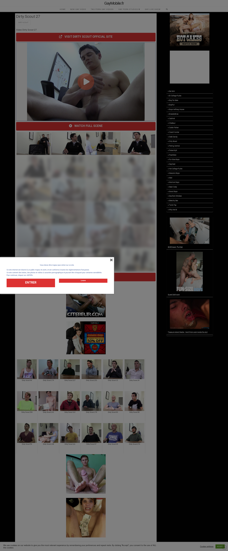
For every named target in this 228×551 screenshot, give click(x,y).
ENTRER (30, 282)
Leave (83, 280)
